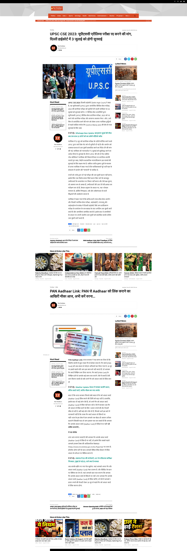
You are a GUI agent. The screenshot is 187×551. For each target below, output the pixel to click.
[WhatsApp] (135, 59)
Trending (52, 29)
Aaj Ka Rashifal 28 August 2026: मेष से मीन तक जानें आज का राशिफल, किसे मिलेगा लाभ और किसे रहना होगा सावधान (129, 127)
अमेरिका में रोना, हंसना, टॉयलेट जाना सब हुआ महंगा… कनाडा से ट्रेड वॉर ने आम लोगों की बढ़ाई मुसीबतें (128, 117)
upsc (94, 223)
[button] (135, 16)
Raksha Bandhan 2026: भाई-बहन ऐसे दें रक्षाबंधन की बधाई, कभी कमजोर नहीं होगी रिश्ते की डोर (57, 118)
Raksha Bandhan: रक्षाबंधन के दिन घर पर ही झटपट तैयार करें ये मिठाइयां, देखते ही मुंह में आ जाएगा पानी (48, 275)
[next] (149, 21)
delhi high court (75, 223)
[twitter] (59, 50)
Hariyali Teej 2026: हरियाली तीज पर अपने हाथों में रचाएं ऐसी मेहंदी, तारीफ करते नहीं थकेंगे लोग (108, 275)
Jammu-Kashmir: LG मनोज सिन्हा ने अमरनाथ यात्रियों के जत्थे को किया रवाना (64, 241)
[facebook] (58, 50)
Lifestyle (53, 123)
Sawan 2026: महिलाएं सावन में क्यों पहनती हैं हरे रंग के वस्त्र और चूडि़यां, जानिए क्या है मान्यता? (137, 275)
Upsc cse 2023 (104, 223)
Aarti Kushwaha (125, 110)
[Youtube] (184, 1)
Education (82, 223)
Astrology (53, 106)
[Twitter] (181, 1)
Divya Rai (121, 81)
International (124, 113)
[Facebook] (174, 1)
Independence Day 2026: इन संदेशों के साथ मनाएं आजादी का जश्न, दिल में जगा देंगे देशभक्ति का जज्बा (78, 275)
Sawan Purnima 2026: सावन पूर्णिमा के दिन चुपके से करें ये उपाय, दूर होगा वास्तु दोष (63, 20)
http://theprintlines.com (62, 48)
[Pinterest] (132, 59)
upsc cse (98, 223)
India (66, 278)
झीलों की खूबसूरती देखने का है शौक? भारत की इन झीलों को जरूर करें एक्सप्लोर (57, 126)
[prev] (147, 21)
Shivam (123, 130)
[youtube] (61, 50)
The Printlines (61, 46)
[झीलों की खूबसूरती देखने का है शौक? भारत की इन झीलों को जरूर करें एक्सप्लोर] (118, 106)
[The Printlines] (53, 48)
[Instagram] (177, 1)
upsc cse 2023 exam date (74, 226)
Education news (89, 223)
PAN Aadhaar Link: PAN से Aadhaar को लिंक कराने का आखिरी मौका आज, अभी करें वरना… (97, 241)
